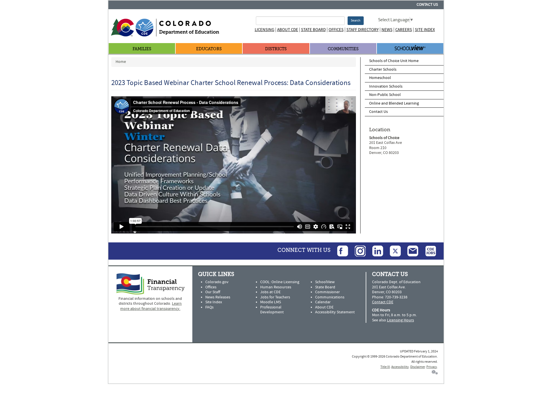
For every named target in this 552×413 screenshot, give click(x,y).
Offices (336, 29)
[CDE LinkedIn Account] (375, 250)
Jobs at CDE (270, 292)
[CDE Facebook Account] (339, 250)
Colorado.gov (217, 282)
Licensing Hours (400, 320)
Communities (343, 49)
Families (142, 49)
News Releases (217, 297)
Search (356, 20)
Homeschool (380, 77)
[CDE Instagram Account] (357, 250)
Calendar (323, 302)
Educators (209, 49)
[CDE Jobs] (427, 250)
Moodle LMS (270, 302)
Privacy (431, 367)
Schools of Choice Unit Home (394, 60)
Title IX (385, 367)
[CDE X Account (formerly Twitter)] (392, 250)
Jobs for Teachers (275, 297)
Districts (276, 49)
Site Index (425, 29)
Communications (329, 297)
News (387, 29)
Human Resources (275, 287)
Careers (403, 29)
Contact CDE (382, 302)
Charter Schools (382, 69)
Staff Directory (362, 29)
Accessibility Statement (335, 312)
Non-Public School (385, 94)
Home (121, 61)
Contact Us (427, 4)
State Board (313, 29)
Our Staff (212, 292)
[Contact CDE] (410, 250)
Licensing (264, 29)
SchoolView (325, 282)
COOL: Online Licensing (279, 282)
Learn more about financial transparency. (151, 306)
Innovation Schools (385, 86)
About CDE (287, 29)
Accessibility (400, 367)
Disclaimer (417, 367)
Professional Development (272, 310)
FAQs (209, 307)
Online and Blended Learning (394, 103)
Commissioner (327, 292)
